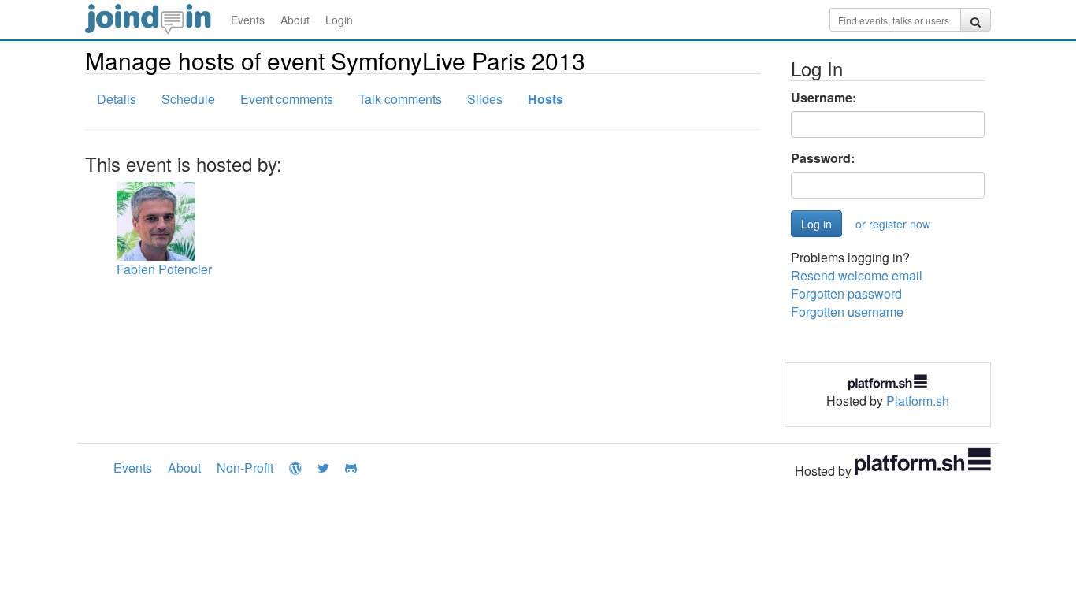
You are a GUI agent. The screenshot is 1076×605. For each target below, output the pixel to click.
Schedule (188, 99)
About (295, 20)
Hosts (545, 99)
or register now (892, 224)
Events (248, 20)
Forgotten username (847, 311)
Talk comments (400, 99)
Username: (823, 97)
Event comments (286, 99)
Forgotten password (846, 293)
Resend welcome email (856, 275)
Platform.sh (917, 401)
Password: (823, 158)
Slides (485, 99)
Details (116, 99)
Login (339, 20)
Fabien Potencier (164, 269)
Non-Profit (245, 467)
